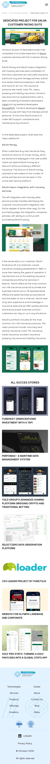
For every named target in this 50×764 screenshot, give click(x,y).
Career (37, 686)
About (37, 693)
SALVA (43, 53)
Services (14, 693)
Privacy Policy (25, 743)
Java (5, 104)
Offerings (14, 705)
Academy (14, 712)
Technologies (14, 686)
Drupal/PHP (8, 108)
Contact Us (37, 699)
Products (14, 699)
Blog (37, 705)
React (42, 108)
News (37, 712)
